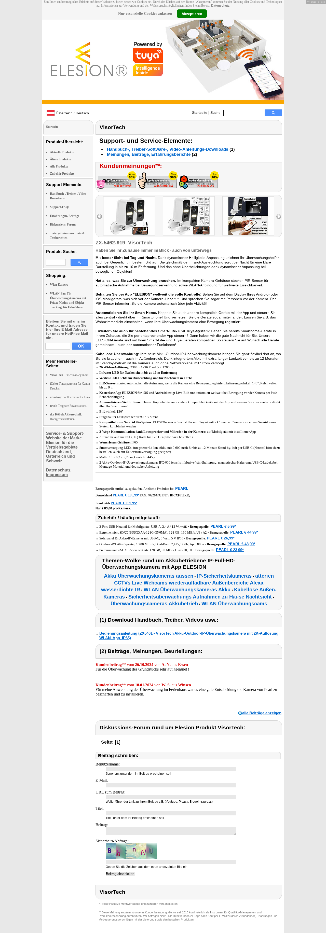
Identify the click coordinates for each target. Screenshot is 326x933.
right (278, 216)
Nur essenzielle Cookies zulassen (145, 13)
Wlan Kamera (59, 284)
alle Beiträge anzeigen (261, 713)
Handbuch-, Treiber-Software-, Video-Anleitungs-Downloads (167, 149)
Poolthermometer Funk (70, 397)
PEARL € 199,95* (124, 503)
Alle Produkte (59, 166)
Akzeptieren (192, 13)
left (99, 216)
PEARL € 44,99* (244, 532)
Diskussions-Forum (63, 224)
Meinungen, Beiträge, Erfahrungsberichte (149, 154)
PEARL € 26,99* (221, 538)
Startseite (199, 112)
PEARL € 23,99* (230, 550)
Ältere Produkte (60, 159)
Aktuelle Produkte (62, 152)
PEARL (181, 488)
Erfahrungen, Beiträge (64, 216)
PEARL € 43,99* (241, 544)
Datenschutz (220, 5)
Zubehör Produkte (62, 173)
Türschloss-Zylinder (69, 375)
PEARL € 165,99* (126, 495)
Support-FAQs (59, 207)
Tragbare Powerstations (68, 406)
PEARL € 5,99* (223, 526)
